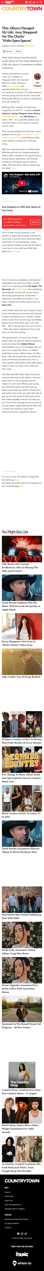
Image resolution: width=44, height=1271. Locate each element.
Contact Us (8, 1227)
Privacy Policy (9, 1196)
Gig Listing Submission (12, 1223)
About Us (7, 1192)
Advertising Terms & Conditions (15, 1209)
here (13, 168)
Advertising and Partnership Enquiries (16, 1219)
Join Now (35, 222)
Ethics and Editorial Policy (13, 1204)
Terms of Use (9, 1200)
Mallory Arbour (29, 46)
